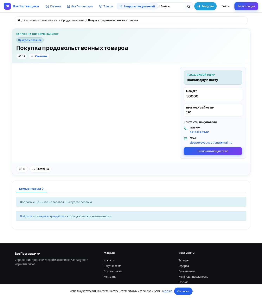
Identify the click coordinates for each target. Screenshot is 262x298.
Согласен (183, 291)
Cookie (183, 282)
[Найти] (189, 6)
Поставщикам (113, 271)
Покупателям (112, 265)
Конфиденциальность (193, 276)
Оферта (184, 265)
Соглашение (187, 271)
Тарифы (184, 260)
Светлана (41, 56)
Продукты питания (30, 40)
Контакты (110, 276)
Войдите (26, 216)
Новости (109, 260)
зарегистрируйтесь (53, 216)
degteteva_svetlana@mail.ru (211, 142)
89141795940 (199, 132)
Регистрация (246, 6)
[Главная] (19, 20)
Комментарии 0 (31, 188)
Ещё (164, 6)
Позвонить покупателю (212, 151)
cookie (168, 291)
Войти (225, 6)
